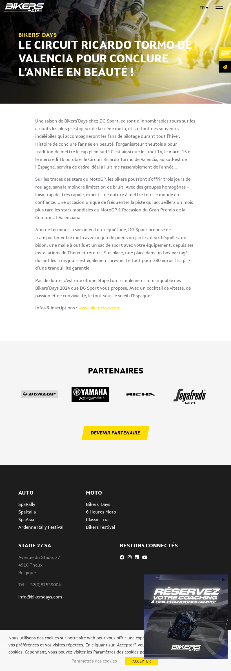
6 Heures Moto (101, 512)
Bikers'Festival (100, 527)
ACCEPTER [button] (141, 661)
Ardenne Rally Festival (40, 527)
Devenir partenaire (115, 433)
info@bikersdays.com (40, 597)
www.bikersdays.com (99, 308)
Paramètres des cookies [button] (94, 661)
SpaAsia (26, 519)
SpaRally (26, 504)
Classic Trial (98, 519)
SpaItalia (27, 512)
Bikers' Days (98, 504)
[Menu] (219, 6)
